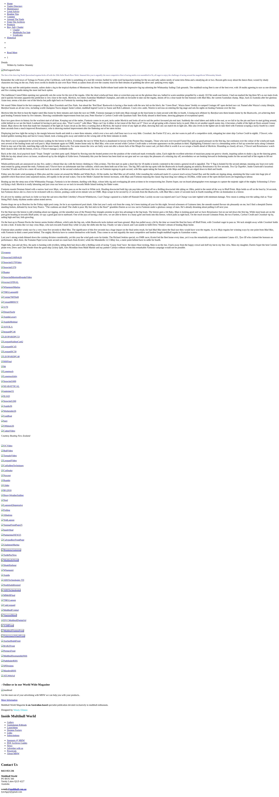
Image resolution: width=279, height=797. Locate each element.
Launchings (12, 727)
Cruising (11, 16)
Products (11, 24)
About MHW (13, 753)
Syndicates (18, 35)
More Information (9, 700)
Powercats (11, 751)
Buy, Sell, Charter (15, 27)
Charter (16, 30)
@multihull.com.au (17, 789)
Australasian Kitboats (17, 725)
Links (9, 733)
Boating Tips (13, 14)
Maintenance (13, 9)
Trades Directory (14, 6)
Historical (11, 37)
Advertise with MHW (14, 681)
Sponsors (16, 740)
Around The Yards (15, 19)
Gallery (10, 722)
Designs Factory (14, 730)
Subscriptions (13, 735)
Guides (17, 743)
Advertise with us (15, 748)
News (9, 745)
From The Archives (16, 22)
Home (10, 3)
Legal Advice (13, 11)
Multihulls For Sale (21, 32)
